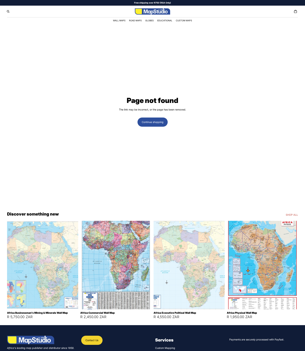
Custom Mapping (165, 347)
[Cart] (295, 11)
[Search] (8, 11)
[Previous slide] (12, 265)
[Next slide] (73, 265)
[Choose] (73, 304)
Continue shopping (152, 122)
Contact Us (91, 340)
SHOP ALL (292, 214)
